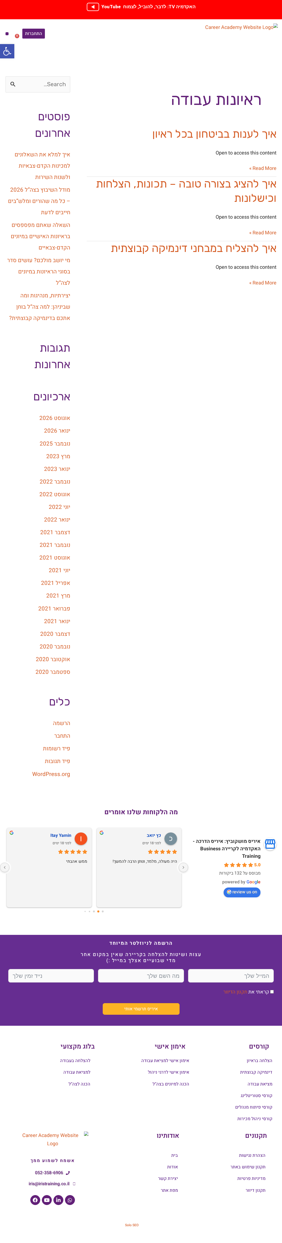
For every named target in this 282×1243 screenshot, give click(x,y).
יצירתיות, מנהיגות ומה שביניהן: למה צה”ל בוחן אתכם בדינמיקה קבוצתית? (39, 307)
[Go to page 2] (94, 911)
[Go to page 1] (98, 911)
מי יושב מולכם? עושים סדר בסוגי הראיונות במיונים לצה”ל (38, 271)
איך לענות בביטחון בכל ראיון (214, 133)
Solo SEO (132, 1225)
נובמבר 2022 (55, 482)
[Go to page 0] (103, 911)
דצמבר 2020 (55, 634)
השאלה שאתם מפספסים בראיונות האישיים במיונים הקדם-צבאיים (40, 236)
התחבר (62, 736)
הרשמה (61, 723)
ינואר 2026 (57, 431)
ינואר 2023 (57, 469)
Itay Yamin (60, 835)
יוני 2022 (59, 507)
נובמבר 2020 (55, 647)
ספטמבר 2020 (53, 672)
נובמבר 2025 (55, 444)
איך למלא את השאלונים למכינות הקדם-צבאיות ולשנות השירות (42, 166)
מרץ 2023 (58, 456)
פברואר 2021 (54, 609)
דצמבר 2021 (55, 532)
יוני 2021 (59, 570)
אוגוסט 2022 (54, 494)
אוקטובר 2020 (53, 659)
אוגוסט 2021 (54, 558)
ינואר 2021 (57, 621)
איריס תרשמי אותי (141, 1009)
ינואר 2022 (57, 520)
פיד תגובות (57, 761)
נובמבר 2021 (55, 545)
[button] (7, 33)
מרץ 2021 (58, 596)
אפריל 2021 (55, 583)
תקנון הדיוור (235, 992)
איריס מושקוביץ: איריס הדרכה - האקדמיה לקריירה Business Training (227, 849)
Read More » (262, 168)
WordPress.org (51, 774)
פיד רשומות (56, 749)
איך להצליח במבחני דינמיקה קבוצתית (193, 248)
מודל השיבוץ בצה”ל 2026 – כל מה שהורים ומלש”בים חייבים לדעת (39, 201)
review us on (244, 892)
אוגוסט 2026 (54, 418)
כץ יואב (154, 835)
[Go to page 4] (85, 911)
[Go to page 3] (89, 911)
